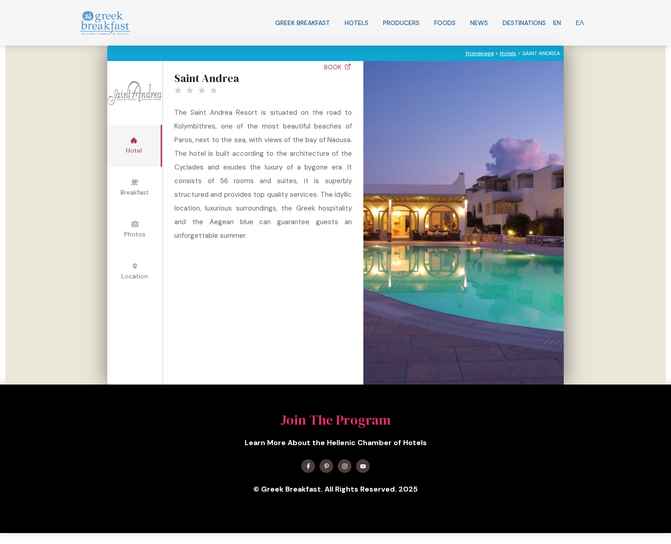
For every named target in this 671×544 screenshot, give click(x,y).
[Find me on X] (326, 466)
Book (333, 67)
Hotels (356, 23)
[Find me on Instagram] (344, 466)
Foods (445, 23)
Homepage (480, 53)
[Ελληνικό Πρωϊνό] (105, 22)
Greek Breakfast (302, 23)
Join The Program (335, 420)
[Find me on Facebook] (308, 466)
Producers (401, 23)
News (479, 23)
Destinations (524, 23)
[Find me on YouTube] (363, 466)
